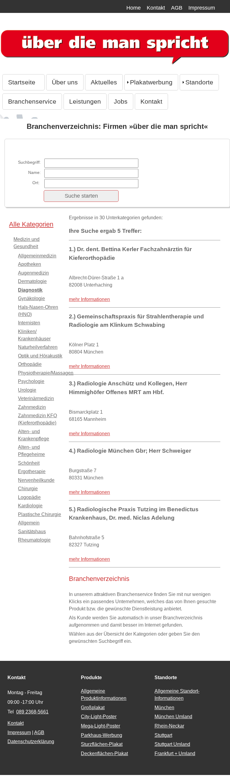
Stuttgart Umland (172, 744)
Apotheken (29, 264)
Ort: (36, 182)
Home (133, 8)
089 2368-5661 (32, 711)
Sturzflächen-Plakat (101, 744)
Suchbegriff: (29, 162)
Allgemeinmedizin (37, 255)
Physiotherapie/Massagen (45, 372)
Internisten (29, 322)
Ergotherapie (32, 471)
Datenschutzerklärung (30, 741)
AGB (176, 8)
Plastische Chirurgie (39, 514)
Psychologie (31, 381)
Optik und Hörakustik (40, 355)
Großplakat (93, 707)
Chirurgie (28, 488)
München (164, 707)
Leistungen (85, 101)
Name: (34, 172)
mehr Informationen (89, 299)
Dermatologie (32, 281)
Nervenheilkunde (36, 480)
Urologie (27, 390)
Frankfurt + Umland (175, 753)
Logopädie (29, 497)
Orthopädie (30, 364)
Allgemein (29, 522)
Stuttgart (163, 735)
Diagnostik (30, 290)
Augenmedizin (33, 272)
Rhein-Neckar (169, 725)
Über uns (65, 82)
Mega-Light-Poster (100, 725)
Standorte (199, 82)
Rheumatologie (34, 539)
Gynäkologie (31, 298)
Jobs (121, 101)
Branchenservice (32, 101)
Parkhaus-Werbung (101, 735)
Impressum (201, 8)
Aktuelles (104, 82)
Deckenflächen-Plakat (104, 753)
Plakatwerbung (151, 82)
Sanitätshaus (32, 531)
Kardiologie (30, 505)
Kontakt (156, 8)
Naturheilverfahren (38, 347)
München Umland (173, 716)
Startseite (23, 82)
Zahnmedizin (32, 407)
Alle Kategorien (31, 224)
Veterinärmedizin (36, 398)
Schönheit (29, 463)
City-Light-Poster (98, 716)
